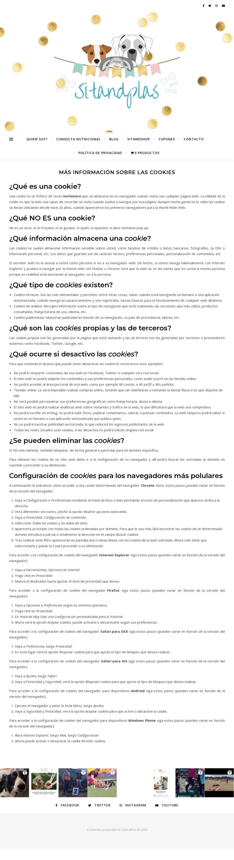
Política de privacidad (100, 153)
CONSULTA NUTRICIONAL (78, 139)
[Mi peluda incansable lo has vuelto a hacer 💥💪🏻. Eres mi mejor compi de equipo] (102, 782)
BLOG (114, 139)
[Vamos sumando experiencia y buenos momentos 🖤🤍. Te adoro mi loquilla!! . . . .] (190, 782)
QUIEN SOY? (37, 139)
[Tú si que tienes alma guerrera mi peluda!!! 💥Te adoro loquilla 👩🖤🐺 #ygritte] (73, 782)
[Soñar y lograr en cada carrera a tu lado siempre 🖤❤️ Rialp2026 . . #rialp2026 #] (14, 782)
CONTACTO (194, 139)
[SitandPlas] (117, 71)
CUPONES (167, 139)
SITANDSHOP (138, 139)
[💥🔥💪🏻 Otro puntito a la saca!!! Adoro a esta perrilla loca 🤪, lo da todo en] (219, 782)
